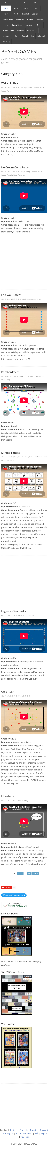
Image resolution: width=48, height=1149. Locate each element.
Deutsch (13, 1130)
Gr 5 (26, 8)
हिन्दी (36, 1133)
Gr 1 (26, 3)
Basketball (36, 14)
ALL (6, 3)
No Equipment (8, 30)
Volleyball (41, 36)
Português (8, 1133)
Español (34, 1130)
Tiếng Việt (25, 1137)
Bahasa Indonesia (24, 1133)
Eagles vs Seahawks (13, 611)
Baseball (25, 14)
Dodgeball (20, 19)
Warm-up (6, 41)
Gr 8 (16, 14)
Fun (6, 25)
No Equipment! (26, 87)
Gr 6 (35, 8)
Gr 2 (36, 3)
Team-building (28, 36)
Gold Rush (7, 691)
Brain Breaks (7, 19)
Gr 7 (6, 14)
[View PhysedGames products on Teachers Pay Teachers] (14, 905)
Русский (44, 1130)
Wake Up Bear (10, 83)
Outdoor (20, 30)
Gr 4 (16, 8)
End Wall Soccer (11, 295)
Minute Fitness (10, 452)
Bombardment (10, 372)
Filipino (44, 1133)
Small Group (32, 30)
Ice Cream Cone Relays (15, 167)
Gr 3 (6, 8)
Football (40, 19)
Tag (16, 36)
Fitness (30, 19)
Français (24, 1130)
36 (29, 873)
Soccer (6, 36)
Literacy (29, 25)
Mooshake (7, 796)
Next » (35, 873)
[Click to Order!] (16, 994)
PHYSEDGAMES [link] (18, 51)
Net (38, 25)
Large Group (17, 25)
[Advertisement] (24, 264)
